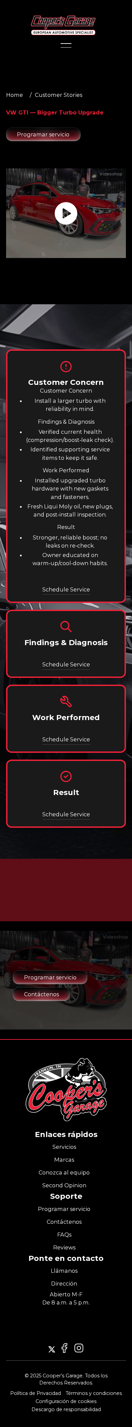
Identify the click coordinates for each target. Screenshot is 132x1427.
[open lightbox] (66, 213)
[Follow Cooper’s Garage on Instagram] (52, 1349)
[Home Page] (63, 25)
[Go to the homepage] (66, 1089)
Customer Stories (58, 94)
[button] (66, 40)
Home (14, 94)
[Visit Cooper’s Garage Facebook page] (78, 1348)
